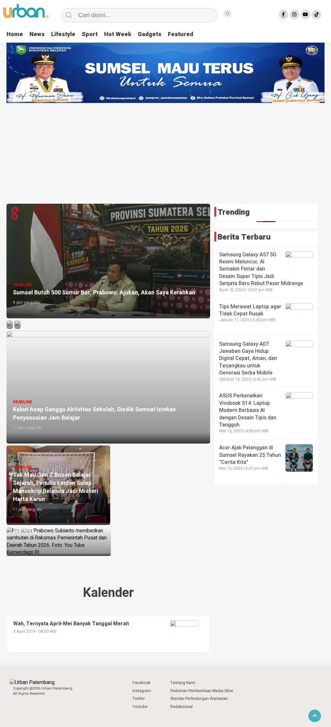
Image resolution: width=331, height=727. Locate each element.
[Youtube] (305, 14)
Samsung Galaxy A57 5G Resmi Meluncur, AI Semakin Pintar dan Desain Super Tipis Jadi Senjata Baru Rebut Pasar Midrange (261, 269)
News (37, 34)
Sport (90, 34)
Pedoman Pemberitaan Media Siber (201, 691)
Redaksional (181, 707)
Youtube (140, 707)
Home (14, 34)
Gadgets (149, 34)
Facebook (141, 683)
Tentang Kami (182, 683)
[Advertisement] (165, 151)
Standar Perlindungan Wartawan (199, 698)
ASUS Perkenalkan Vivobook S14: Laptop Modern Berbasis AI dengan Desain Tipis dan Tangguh (247, 410)
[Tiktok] (316, 14)
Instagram (142, 691)
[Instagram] (294, 14)
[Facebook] (283, 14)
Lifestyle (63, 34)
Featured (180, 34)
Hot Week (117, 34)
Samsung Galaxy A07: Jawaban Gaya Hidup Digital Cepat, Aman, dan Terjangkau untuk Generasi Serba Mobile (248, 358)
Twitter (139, 698)
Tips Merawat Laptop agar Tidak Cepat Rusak (250, 310)
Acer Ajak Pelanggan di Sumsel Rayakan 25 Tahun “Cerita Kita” (250, 455)
